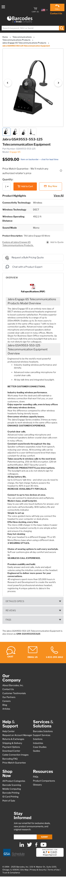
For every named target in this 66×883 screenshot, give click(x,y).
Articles (6, 708)
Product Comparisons (44, 780)
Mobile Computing (11, 789)
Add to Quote (57, 242)
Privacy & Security (38, 870)
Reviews (11, 610)
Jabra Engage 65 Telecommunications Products (24, 43)
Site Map (24, 870)
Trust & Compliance (11, 873)
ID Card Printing (10, 796)
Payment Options (11, 747)
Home (5, 37)
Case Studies (39, 747)
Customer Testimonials (14, 693)
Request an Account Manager (17, 735)
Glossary (37, 784)
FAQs (8, 619)
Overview (12, 277)
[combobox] (33, 28)
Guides (36, 751)
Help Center (8, 731)
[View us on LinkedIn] (22, 846)
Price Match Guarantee (14, 762)
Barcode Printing (10, 792)
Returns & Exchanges (13, 739)
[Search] (61, 28)
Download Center (11, 751)
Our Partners (8, 697)
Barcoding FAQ (9, 758)
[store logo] (20, 19)
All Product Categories (13, 781)
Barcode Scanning (11, 785)
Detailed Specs (15, 601)
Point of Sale (8, 800)
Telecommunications (22, 37)
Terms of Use (53, 870)
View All (59, 195)
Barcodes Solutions (43, 731)
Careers (6, 701)
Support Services (41, 735)
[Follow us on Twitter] (29, 846)
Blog (4, 705)
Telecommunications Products (16, 40)
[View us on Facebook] (36, 846)
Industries (38, 743)
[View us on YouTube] (43, 846)
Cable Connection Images (15, 754)
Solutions (37, 739)
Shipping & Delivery (12, 743)
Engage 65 (15, 152)
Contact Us (56, 13)
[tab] (33, 276)
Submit (44, 837)
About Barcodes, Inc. (12, 685)
